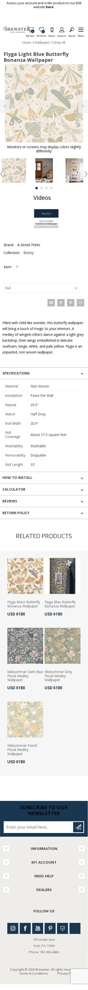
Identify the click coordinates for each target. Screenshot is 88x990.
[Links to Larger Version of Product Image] (44, 103)
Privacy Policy (67, 973)
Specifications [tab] (16, 373)
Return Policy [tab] (15, 512)
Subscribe (78, 827)
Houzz (62, 928)
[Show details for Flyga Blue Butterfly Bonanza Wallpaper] (62, 576)
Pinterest (50, 928)
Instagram (12, 928)
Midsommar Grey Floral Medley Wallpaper (58, 676)
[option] (44, 170)
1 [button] (36, 188)
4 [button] (51, 188)
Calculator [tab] (13, 489)
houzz (80, 302)
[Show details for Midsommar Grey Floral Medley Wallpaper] (62, 646)
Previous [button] (2, 174)
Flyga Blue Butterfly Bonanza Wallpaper (60, 604)
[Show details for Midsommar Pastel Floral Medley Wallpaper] (25, 719)
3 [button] (46, 188)
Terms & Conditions (33, 973)
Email (51, 302)
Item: (8, 267)
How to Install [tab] (17, 477)
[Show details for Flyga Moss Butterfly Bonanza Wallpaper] (25, 576)
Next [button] (86, 174)
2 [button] (41, 188)
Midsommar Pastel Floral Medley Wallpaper (22, 750)
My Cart (30, 34)
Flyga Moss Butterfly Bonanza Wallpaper (23, 604)
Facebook (25, 928)
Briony (28, 252)
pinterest (70, 302)
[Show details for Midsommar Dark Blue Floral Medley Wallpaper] (25, 646)
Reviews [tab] (9, 501)
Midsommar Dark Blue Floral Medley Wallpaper (25, 676)
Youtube (37, 928)
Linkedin (74, 928)
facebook (61, 302)
